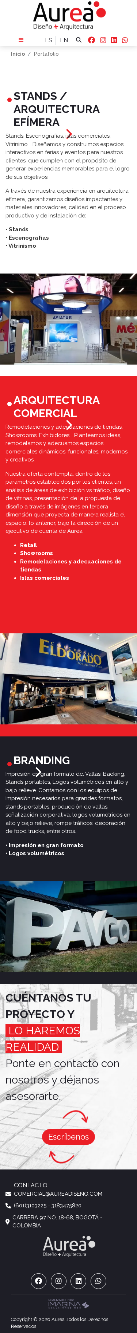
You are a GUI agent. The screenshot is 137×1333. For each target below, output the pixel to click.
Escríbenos (68, 1136)
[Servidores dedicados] (69, 1303)
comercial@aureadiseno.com (58, 1194)
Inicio (18, 54)
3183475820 (66, 1205)
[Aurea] (68, 15)
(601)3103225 (30, 1205)
